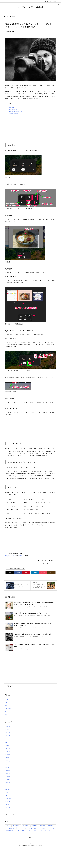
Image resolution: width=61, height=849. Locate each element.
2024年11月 (8, 729)
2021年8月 (7, 770)
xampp (34, 825)
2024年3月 (7, 732)
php (7, 825)
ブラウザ (51, 828)
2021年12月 (7, 757)
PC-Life (13, 16)
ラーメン (21, 830)
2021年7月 (7, 773)
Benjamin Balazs (9, 555)
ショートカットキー (13, 113)
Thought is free (39, 845)
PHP (6, 702)
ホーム (7, 16)
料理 (6, 711)
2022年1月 (7, 754)
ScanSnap (16, 825)
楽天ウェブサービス (46, 830)
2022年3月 (7, 748)
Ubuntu (46, 560)
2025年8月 (7, 726)
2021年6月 (7, 776)
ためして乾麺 (8, 708)
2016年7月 (7, 804)
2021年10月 (8, 764)
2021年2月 (7, 789)
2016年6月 (7, 808)
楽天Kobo (32, 830)
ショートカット (21, 828)
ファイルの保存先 (13, 109)
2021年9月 (7, 767)
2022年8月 (7, 739)
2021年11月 (7, 761)
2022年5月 (7, 745)
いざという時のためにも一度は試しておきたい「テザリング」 (30, 613)
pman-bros (52, 564)
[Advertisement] (30, 129)
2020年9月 (7, 801)
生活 (6, 715)
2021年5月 (7, 779)
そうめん (51, 825)
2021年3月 (7, 786)
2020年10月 (8, 798)
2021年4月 (7, 782)
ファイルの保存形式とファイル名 (16, 111)
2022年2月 (7, 751)
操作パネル (11, 107)
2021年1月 (7, 792)
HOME (46, 1)
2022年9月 (7, 736)
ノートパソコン (33, 828)
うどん (42, 825)
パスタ (43, 828)
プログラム (9, 830)
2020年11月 (8, 795)
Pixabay (20, 555)
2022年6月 (7, 742)
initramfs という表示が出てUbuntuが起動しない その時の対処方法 (32, 634)
